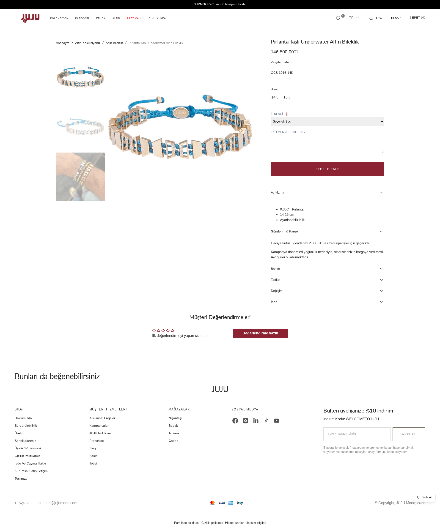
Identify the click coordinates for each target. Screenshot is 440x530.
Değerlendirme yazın (260, 333)
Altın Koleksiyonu (87, 43)
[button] (375, 18)
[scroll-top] (429, 519)
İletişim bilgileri (256, 523)
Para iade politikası (187, 523)
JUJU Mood (405, 503)
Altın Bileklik (114, 43)
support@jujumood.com (57, 503)
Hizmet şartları (235, 523)
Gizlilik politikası (212, 523)
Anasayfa (62, 43)
